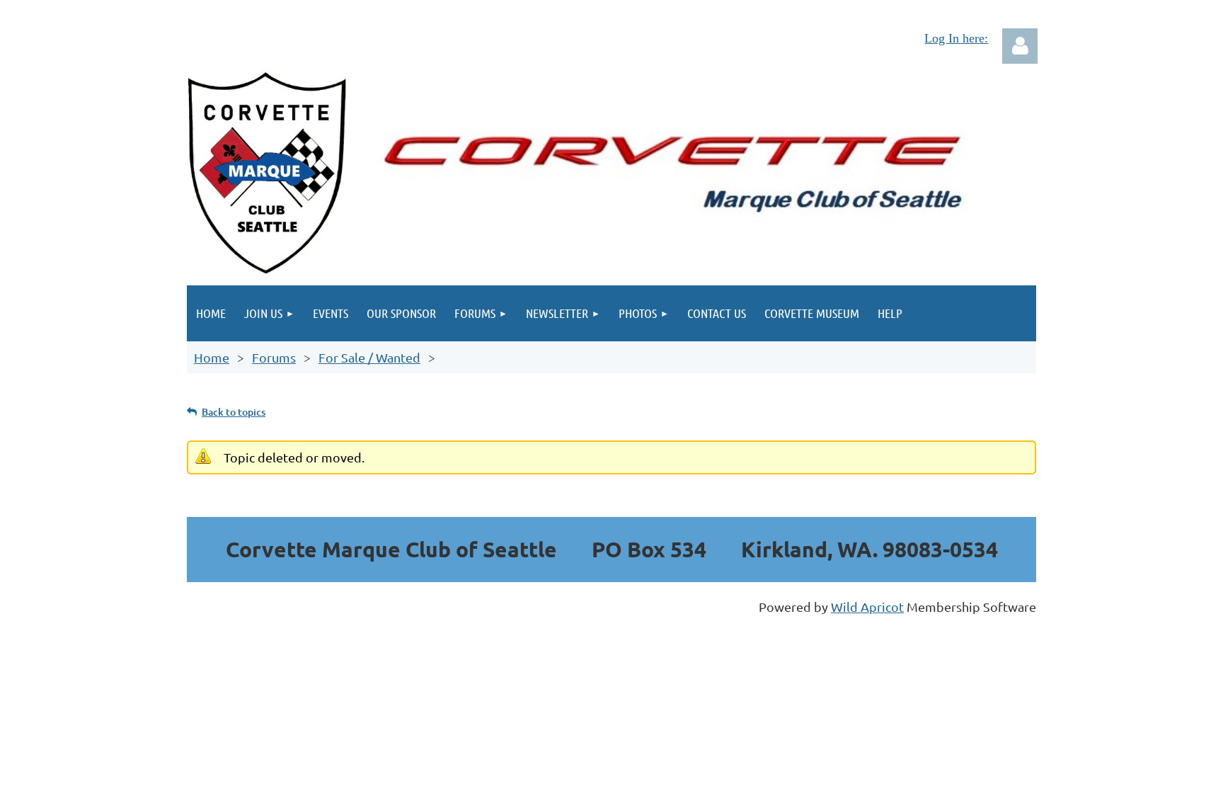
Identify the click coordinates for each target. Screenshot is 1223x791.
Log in (1020, 46)
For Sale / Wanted (369, 357)
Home (211, 357)
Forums (274, 357)
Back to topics (233, 412)
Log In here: (956, 38)
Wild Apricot (867, 606)
